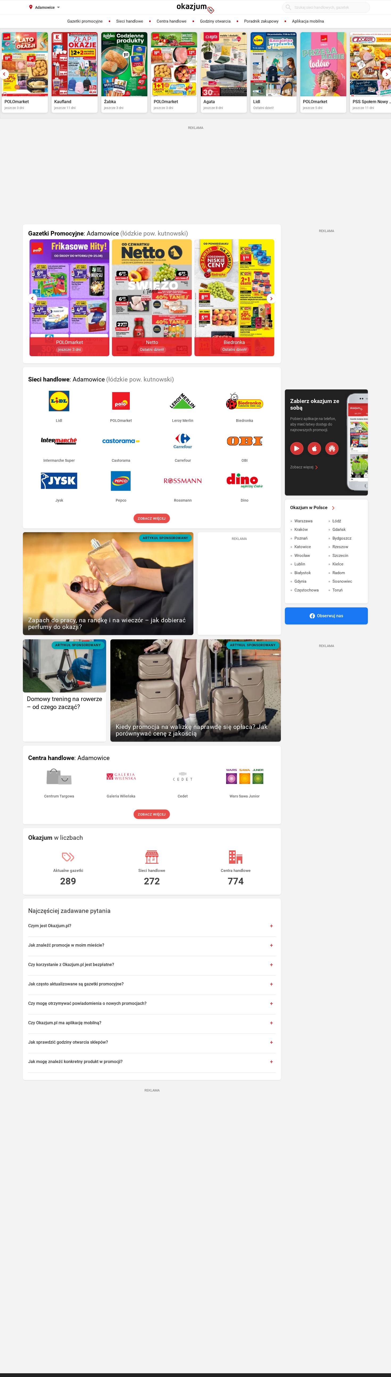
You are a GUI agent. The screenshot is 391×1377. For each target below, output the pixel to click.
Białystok (302, 572)
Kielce (337, 564)
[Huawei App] (332, 448)
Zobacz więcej (152, 518)
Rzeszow (340, 546)
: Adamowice (108, 233)
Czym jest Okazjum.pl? (49, 925)
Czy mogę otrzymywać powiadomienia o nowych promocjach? (87, 1003)
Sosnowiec (342, 581)
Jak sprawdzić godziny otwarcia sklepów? (68, 1042)
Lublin (299, 564)
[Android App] (296, 448)
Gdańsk (339, 529)
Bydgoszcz (341, 538)
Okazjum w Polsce (308, 507)
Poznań (300, 538)
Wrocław (302, 555)
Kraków (301, 529)
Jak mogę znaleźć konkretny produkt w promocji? (75, 1061)
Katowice (302, 546)
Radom (338, 572)
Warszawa (303, 521)
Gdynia (300, 581)
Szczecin (340, 555)
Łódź (336, 521)
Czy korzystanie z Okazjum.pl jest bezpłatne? (71, 964)
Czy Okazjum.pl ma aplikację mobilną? (64, 1022)
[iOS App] (314, 448)
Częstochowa (306, 590)
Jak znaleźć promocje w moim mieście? (66, 945)
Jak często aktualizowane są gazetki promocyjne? (76, 983)
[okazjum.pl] (195, 8)
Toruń (337, 590)
